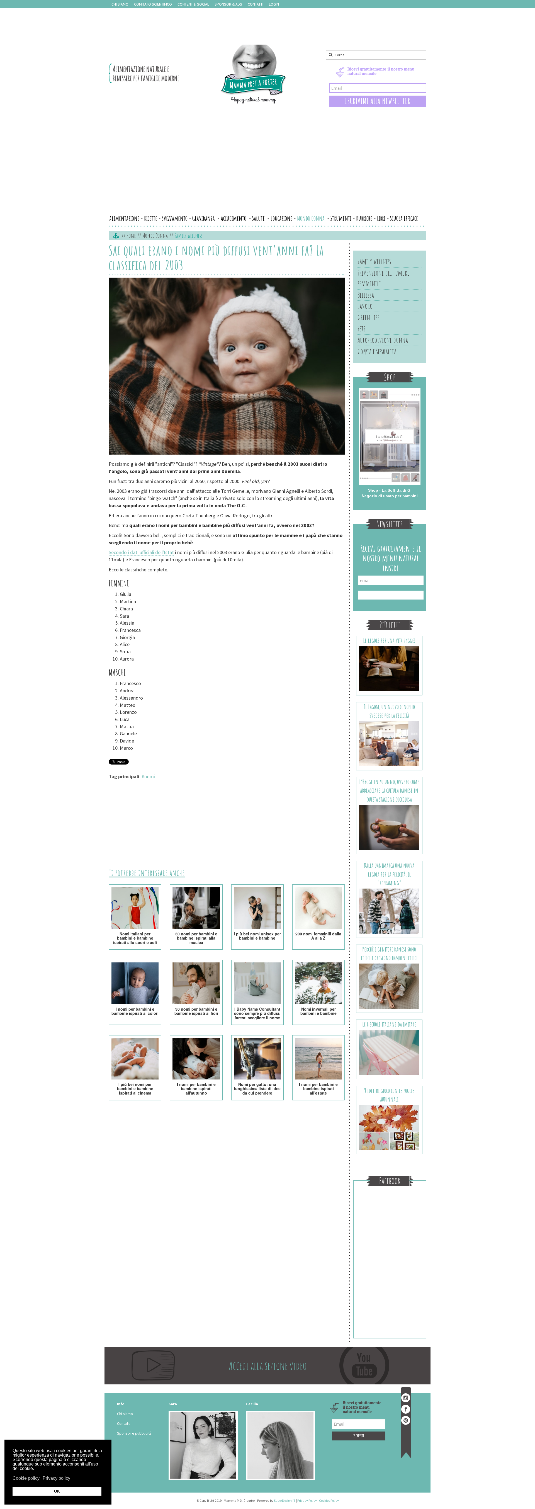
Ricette (150, 218)
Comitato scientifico (153, 4)
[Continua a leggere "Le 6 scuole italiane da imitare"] (389, 1051)
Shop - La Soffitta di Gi (390, 490)
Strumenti (340, 218)
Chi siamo (119, 4)
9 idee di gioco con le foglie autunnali (389, 1095)
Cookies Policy (329, 1500)
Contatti (255, 4)
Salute (259, 218)
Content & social (193, 4)
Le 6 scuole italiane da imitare (389, 1024)
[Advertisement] (267, 171)
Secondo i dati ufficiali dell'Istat (141, 552)
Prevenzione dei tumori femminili (383, 278)
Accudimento (234, 218)
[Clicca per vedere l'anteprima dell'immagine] (227, 367)
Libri (381, 218)
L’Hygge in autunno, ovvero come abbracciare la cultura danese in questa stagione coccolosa (389, 790)
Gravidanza (204, 218)
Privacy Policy (307, 1500)
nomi (149, 776)
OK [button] (57, 1491)
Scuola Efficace (404, 218)
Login (274, 4)
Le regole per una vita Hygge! (389, 640)
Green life (368, 317)
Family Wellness (374, 261)
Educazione (281, 218)
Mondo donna (311, 218)
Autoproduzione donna (383, 340)
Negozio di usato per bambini (390, 496)
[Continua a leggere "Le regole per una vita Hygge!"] (389, 668)
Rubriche (364, 218)
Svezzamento (175, 218)
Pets (361, 328)
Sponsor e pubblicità (134, 1433)
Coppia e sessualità (377, 351)
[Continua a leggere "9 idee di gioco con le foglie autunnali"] (389, 1126)
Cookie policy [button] (26, 1478)
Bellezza (366, 295)
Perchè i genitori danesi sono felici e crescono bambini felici (389, 953)
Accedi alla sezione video (268, 1365)
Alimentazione (124, 218)
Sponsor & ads (228, 4)
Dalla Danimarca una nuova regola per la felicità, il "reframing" (389, 874)
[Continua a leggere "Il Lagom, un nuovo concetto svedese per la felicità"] (389, 743)
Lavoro (365, 306)
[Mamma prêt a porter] (198, 74)
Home (131, 235)
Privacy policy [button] (56, 1478)
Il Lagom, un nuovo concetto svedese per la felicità (389, 711)
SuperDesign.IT (284, 1500)
